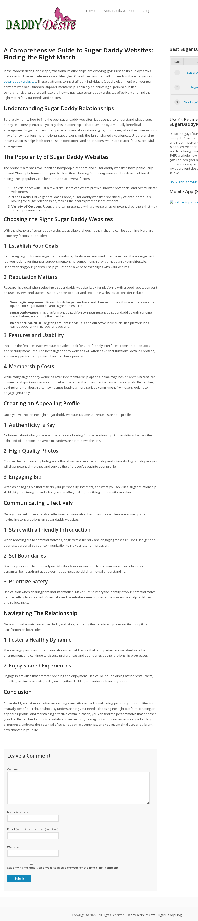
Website (13, 847)
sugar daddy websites (20, 81)
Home (90, 10)
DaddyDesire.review (141, 915)
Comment (15, 769)
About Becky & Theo (119, 10)
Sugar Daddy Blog (169, 915)
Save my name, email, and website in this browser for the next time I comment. (63, 867)
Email (32, 829)
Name (18, 812)
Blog (145, 10)
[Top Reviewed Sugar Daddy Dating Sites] (41, 30)
